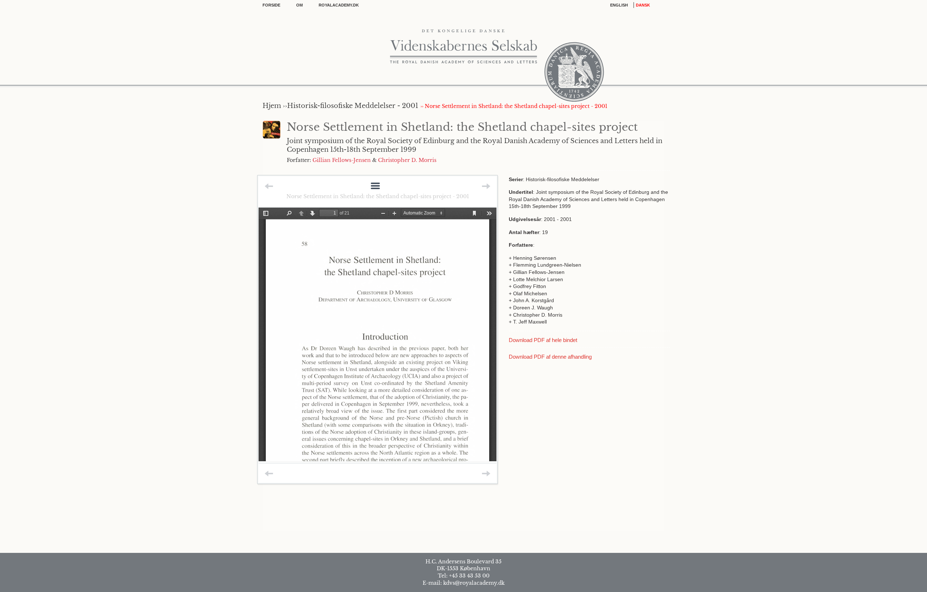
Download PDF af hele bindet (543, 340)
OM (299, 5)
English (619, 5)
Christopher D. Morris (407, 160)
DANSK (643, 5)
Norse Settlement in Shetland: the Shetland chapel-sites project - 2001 (377, 196)
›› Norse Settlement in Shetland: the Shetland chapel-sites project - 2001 (513, 106)
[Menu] (375, 186)
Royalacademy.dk (339, 5)
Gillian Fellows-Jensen (342, 160)
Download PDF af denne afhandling (550, 357)
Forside (271, 5)
